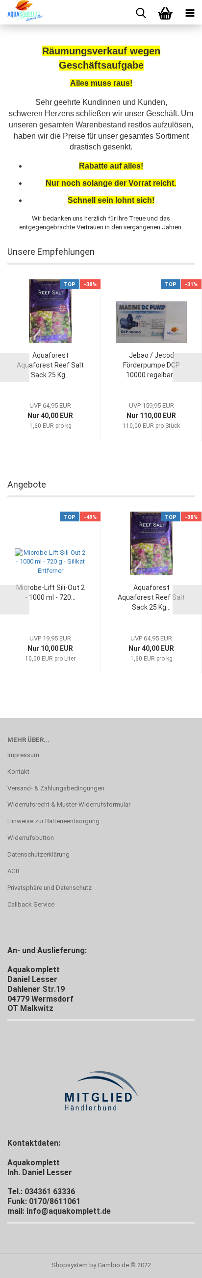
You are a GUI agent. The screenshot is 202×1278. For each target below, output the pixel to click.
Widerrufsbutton (30, 837)
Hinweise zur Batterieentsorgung (53, 821)
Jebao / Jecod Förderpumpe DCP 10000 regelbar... (151, 365)
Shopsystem (69, 1265)
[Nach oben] (175, 1263)
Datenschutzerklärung (38, 854)
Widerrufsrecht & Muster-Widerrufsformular (68, 804)
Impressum (23, 755)
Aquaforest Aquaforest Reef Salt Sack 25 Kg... (50, 365)
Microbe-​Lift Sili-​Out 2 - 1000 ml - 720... (50, 592)
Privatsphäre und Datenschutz (49, 887)
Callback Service (30, 904)
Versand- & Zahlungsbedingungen (55, 788)
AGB (13, 871)
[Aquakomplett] (21, 12)
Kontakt (18, 771)
